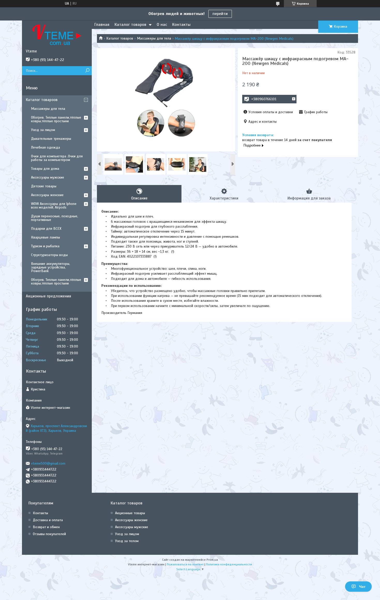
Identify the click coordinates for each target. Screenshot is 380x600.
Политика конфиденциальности (229, 564)
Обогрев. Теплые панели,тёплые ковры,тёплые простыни (56, 119)
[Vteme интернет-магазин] (57, 34)
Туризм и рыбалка (45, 246)
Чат (362, 586)
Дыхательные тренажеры (51, 138)
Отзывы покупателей (49, 534)
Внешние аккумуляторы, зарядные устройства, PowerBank (50, 267)
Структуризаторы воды (49, 255)
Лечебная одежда (45, 147)
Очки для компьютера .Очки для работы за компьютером (57, 158)
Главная (101, 24)
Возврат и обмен (46, 527)
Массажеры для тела (154, 38)
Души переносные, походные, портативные (54, 218)
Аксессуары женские (47, 195)
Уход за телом (127, 541)
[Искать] (87, 70)
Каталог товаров (130, 24)
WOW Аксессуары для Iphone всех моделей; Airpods (54, 206)
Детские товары (43, 186)
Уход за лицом (43, 130)
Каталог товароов (42, 99)
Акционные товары (130, 513)
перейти (220, 13)
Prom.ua (212, 559)
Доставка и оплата (48, 520)
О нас (162, 24)
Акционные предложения (48, 296)
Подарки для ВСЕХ (46, 228)
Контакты (181, 24)
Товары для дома (45, 168)
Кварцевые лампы (45, 237)
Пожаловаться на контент (185, 564)
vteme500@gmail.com (48, 463)
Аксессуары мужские (47, 177)
